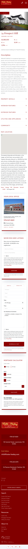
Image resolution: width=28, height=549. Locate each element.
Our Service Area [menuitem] (5, 500)
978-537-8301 (9, 220)
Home (2, 187)
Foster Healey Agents (14, 487)
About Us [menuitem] (3, 527)
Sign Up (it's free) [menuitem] (5, 506)
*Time (5, 305)
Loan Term (6, 363)
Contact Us (6, 227)
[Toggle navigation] (26, 3)
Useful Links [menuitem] (4, 515)
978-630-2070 (14, 462)
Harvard (22, 187)
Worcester (16, 187)
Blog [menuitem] (2, 531)
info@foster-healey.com (10, 454)
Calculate (14, 392)
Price (5, 371)
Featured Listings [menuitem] (5, 498)
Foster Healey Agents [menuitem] (6, 508)
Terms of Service (7, 349)
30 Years (7, 366)
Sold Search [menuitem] (4, 504)
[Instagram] (4, 480)
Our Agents (11, 227)
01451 (4, 189)
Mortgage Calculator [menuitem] (6, 517)
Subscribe (14, 270)
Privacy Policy (8, 265)
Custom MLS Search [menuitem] (6, 496)
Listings (7, 187)
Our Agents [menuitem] (4, 529)
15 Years (13, 366)
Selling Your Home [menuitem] (5, 519)
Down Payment (7, 377)
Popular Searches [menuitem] (5, 502)
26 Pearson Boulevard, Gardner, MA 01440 (14, 468)
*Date (5, 300)
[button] (2, 21)
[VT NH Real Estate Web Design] (14, 538)
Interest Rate (7, 383)
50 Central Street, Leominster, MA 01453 (13, 443)
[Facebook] (1, 480)
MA (11, 187)
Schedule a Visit (19, 285)
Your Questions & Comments (10, 311)
